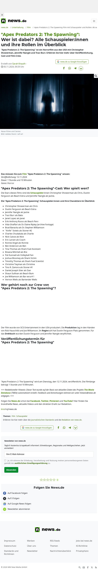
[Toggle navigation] (94, 21)
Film (13, 416)
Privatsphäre (82, 551)
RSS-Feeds (55, 540)
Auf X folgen (13, 498)
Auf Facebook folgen (17, 493)
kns (2, 409)
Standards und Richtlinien (11, 552)
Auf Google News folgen (19, 503)
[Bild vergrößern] (96, 76)
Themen (54, 545)
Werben (31, 540)
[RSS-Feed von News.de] (96, 567)
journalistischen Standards (42, 420)
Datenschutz (10, 545)
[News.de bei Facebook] (88, 567)
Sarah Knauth (19, 63)
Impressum (9, 540)
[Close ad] (2, 15)
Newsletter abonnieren (18, 509)
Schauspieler (21, 416)
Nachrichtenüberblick (60, 551)
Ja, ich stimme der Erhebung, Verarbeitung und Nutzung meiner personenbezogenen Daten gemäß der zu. (46, 461)
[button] (72, 61)
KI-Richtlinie (81, 545)
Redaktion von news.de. (72, 420)
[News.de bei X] (92, 567)
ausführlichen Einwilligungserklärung (31, 463)
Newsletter (32, 551)
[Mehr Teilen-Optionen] (81, 68)
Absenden (11, 469)
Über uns (31, 545)
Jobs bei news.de (84, 540)
